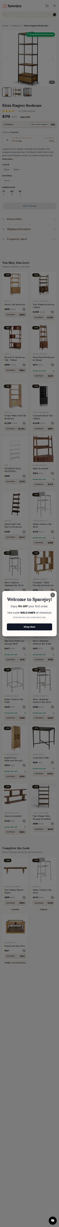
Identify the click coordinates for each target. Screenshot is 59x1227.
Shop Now (29, 627)
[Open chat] (53, 1221)
